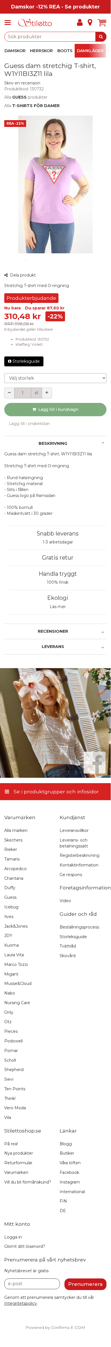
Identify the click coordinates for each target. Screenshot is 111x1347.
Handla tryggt (58, 573)
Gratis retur (58, 557)
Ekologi (57, 597)
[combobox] (55, 37)
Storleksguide (26, 361)
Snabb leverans (58, 533)
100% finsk (57, 582)
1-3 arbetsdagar (58, 542)
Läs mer (58, 606)
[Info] (90, 22)
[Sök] (100, 37)
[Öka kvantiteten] (47, 393)
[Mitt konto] (79, 22)
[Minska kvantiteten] (9, 393)
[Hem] (35, 22)
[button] (22, 83)
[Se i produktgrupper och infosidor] (9, 22)
